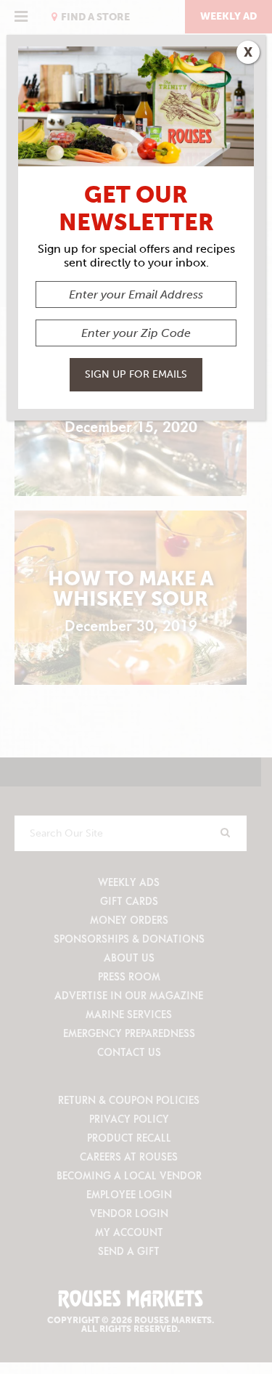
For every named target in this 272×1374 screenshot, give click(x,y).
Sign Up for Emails (136, 374)
